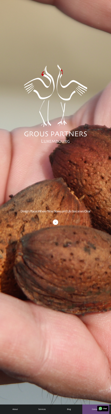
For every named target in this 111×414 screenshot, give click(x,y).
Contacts (96, 409)
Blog (69, 409)
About (15, 409)
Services (42, 409)
